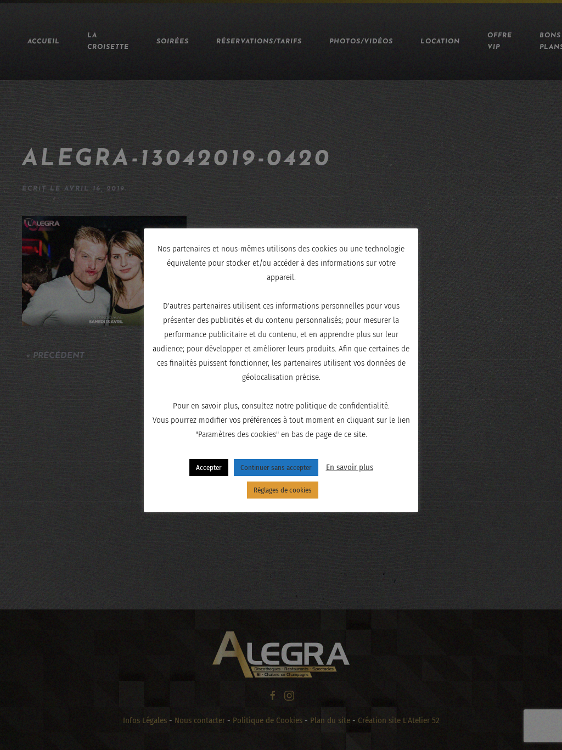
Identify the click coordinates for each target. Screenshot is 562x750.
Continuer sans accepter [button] (276, 467)
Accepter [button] (209, 467)
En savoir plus (349, 467)
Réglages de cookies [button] (283, 490)
